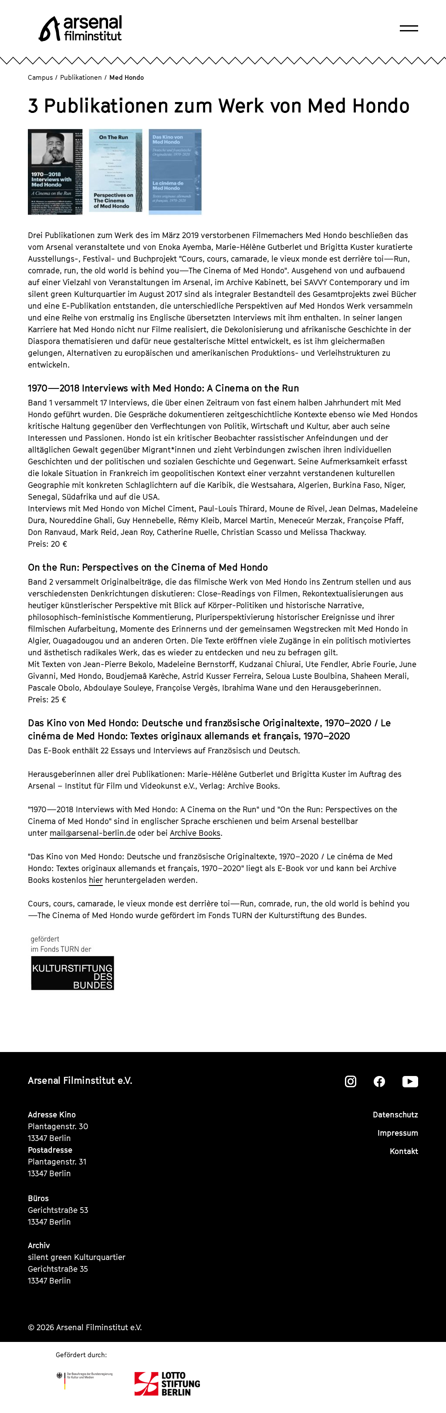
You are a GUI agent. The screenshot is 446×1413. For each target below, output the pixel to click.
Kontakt (404, 1151)
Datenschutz (395, 1114)
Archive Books (195, 833)
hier (96, 880)
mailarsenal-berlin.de (92, 833)
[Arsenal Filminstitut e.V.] (80, 28)
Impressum (398, 1132)
